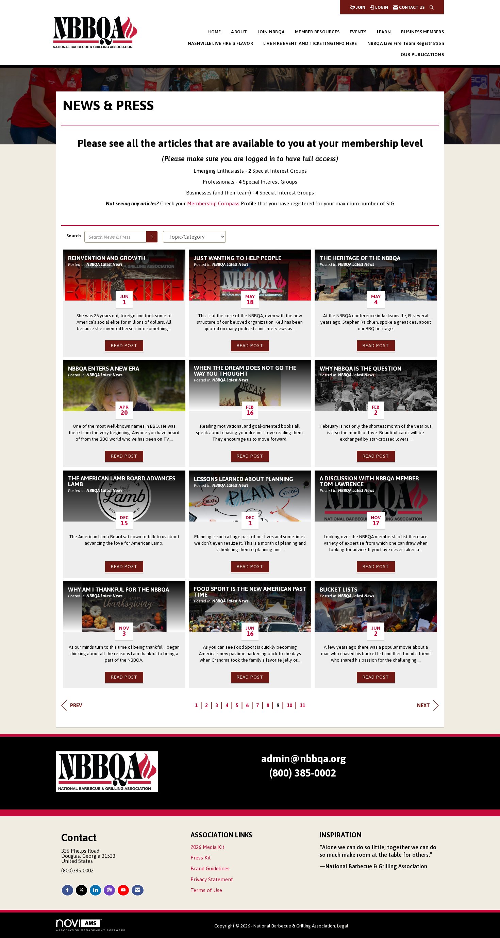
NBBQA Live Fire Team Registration (405, 43)
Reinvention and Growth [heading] (107, 258)
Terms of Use (206, 890)
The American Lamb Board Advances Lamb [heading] (121, 482)
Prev (76, 705)
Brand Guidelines (210, 868)
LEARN (384, 31)
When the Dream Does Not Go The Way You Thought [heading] (245, 371)
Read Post (124, 345)
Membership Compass (213, 203)
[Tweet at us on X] (81, 890)
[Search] (152, 237)
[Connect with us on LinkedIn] (95, 890)
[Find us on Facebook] (67, 890)
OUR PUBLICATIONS (422, 54)
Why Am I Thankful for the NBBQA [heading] (118, 590)
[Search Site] (432, 7)
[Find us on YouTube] (123, 890)
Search (73, 235)
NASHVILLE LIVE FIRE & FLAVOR (220, 43)
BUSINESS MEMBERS (422, 31)
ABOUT (239, 31)
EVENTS (358, 31)
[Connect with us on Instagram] (109, 890)
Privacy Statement (211, 879)
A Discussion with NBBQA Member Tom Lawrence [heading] (369, 482)
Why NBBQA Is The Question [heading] (360, 369)
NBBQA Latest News (104, 264)
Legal (342, 925)
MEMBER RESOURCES (317, 31)
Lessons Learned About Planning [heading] (243, 479)
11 (302, 705)
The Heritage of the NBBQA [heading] (360, 258)
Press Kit (200, 857)
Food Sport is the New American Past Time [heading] (250, 592)
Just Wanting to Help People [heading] (237, 258)
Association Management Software (91, 930)
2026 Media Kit (207, 847)
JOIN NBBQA (271, 31)
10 (289, 705)
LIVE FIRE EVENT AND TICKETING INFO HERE (310, 43)
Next (423, 705)
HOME (214, 31)
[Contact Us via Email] (137, 890)
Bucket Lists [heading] (338, 590)
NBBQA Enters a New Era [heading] (103, 369)
